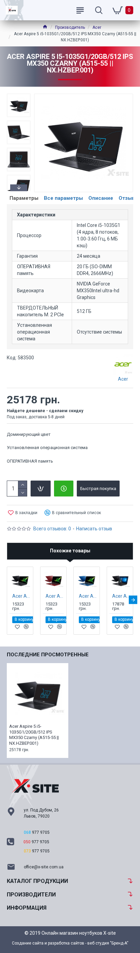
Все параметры (63, 198)
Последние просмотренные (48, 655)
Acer (96, 27)
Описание (100, 198)
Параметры (24, 198)
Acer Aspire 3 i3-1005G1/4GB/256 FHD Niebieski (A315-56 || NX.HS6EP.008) (88, 596)
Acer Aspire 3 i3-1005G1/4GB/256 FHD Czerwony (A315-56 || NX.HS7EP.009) (55, 596)
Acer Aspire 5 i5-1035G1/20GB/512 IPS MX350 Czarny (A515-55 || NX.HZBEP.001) (34, 735)
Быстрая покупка (98, 488)
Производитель (70, 27)
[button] (18, 95)
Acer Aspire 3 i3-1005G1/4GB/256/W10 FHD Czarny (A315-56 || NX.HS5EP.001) (121, 596)
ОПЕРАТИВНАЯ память (30, 461)
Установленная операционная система (47, 447)
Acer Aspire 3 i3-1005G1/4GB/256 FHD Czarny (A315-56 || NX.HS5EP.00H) (21, 596)
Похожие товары (70, 550)
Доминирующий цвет (29, 434)
